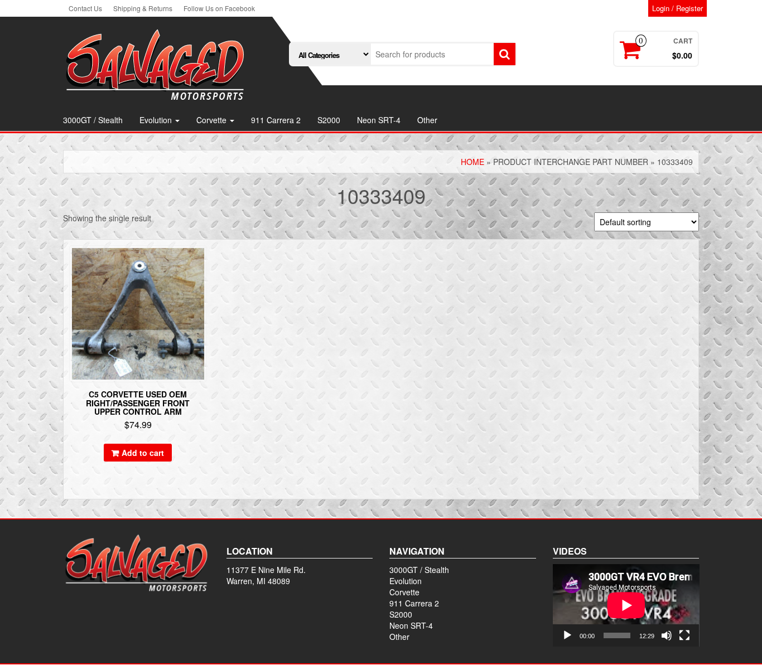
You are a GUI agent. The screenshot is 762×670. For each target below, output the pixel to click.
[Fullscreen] (684, 635)
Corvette (212, 119)
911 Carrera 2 (276, 119)
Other (427, 119)
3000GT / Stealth (93, 119)
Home (472, 161)
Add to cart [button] (143, 452)
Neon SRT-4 (379, 119)
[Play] (567, 635)
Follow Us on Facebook (219, 8)
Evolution (156, 119)
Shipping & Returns (142, 8)
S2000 (328, 119)
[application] (626, 605)
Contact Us (85, 8)
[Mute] (666, 635)
